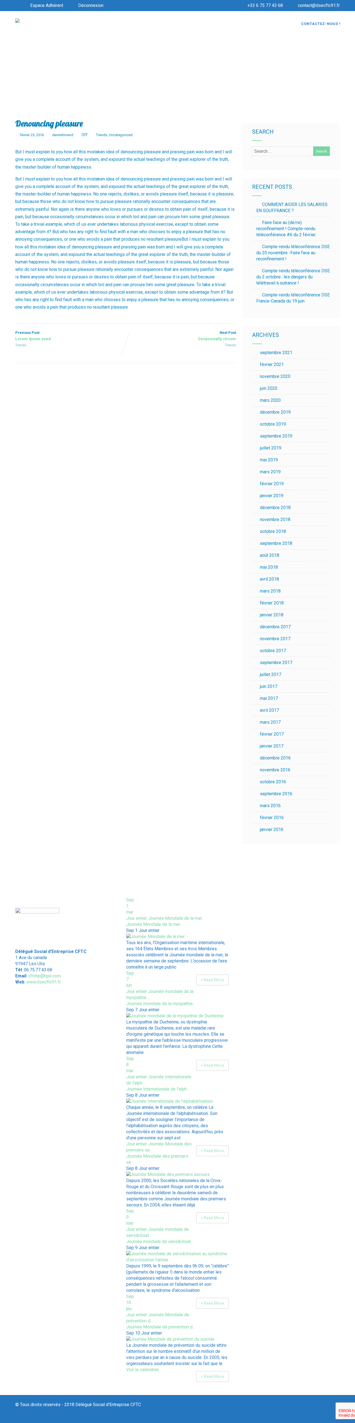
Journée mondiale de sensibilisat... (159, 1241)
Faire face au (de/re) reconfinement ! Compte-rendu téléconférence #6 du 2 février (286, 228)
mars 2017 (270, 722)
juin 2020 (268, 388)
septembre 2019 (276, 436)
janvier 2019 (271, 495)
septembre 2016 (276, 793)
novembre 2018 (275, 519)
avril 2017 (269, 710)
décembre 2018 (275, 507)
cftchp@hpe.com (44, 976)
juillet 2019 (270, 448)
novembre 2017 (275, 638)
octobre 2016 (273, 781)
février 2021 (272, 364)
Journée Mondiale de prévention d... (160, 1327)
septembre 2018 (276, 543)
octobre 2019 (273, 424)
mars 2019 (270, 471)
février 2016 (272, 817)
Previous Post (33, 336)
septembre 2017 (276, 662)
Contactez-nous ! (321, 24)
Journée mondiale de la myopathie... (160, 1003)
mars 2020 (270, 400)
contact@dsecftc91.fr (319, 5)
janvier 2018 (271, 615)
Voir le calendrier (143, 1369)
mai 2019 (269, 460)
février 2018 (272, 603)
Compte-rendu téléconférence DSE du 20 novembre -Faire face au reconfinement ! (293, 252)
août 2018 (269, 555)
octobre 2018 (273, 531)
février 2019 (272, 483)
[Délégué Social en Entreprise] (17, 21)
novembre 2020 (275, 376)
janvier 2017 (271, 746)
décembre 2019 (275, 412)
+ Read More (212, 980)
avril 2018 (269, 579)
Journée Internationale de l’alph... (157, 1089)
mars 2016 (270, 805)
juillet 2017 (270, 674)
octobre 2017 (273, 650)
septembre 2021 (276, 352)
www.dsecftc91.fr (43, 982)
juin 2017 (268, 686)
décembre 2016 (275, 758)
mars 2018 (270, 591)
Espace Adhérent (46, 5)
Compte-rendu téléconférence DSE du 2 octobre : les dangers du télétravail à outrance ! (293, 277)
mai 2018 (269, 567)
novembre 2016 (275, 770)
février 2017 (272, 734)
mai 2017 (269, 698)
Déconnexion (90, 5)
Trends (101, 135)
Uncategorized (121, 135)
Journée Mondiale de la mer (153, 924)
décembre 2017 (275, 626)
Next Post (217, 336)
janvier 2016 (271, 829)
